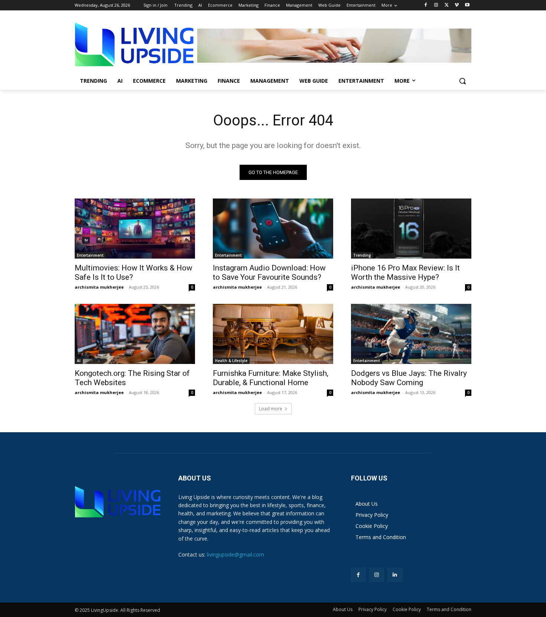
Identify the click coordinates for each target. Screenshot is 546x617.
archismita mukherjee (99, 287)
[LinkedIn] (394, 575)
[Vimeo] (456, 5)
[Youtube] (467, 5)
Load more (270, 409)
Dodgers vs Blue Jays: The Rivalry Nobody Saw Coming (409, 378)
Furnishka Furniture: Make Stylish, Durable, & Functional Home (270, 378)
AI (79, 360)
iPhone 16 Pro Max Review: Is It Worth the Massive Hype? (405, 272)
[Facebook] (426, 5)
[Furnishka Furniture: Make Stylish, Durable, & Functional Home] (273, 334)
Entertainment (90, 255)
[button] (462, 81)
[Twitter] (446, 5)
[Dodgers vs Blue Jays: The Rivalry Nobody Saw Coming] (411, 334)
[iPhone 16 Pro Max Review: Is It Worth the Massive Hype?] (411, 228)
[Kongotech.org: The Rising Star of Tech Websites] (135, 334)
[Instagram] (436, 5)
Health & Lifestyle (231, 360)
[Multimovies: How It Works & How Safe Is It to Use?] (135, 228)
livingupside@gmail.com (235, 554)
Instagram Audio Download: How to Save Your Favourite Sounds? (269, 272)
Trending (362, 255)
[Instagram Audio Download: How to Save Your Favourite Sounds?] (273, 228)
